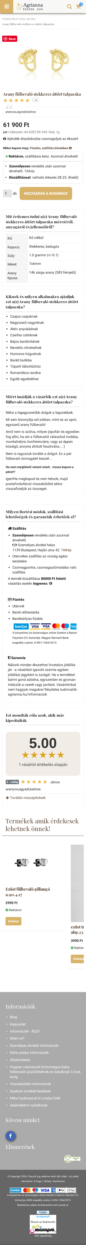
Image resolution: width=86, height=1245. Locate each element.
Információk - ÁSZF (25, 1031)
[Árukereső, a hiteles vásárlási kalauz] (72, 1158)
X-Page (37, 1181)
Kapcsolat (18, 1024)
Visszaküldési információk (30, 1084)
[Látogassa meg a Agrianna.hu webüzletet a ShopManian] (43, 1212)
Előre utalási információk (29, 1053)
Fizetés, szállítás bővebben (49, 148)
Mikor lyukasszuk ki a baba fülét (35, 1098)
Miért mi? (17, 1038)
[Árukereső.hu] (43, 1217)
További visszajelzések (27, 798)
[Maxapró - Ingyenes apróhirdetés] (43, 1229)
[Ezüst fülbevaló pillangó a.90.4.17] (33, 863)
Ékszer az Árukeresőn (43, 1222)
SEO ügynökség (43, 1235)
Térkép (29, 171)
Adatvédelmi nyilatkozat (28, 1105)
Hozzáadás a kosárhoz (46, 193)
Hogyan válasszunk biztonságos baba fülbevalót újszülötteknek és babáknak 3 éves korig (45, 1072)
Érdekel (13, 921)
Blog (13, 1017)
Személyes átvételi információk (34, 1046)
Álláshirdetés (20, 1060)
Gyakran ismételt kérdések (30, 1091)
